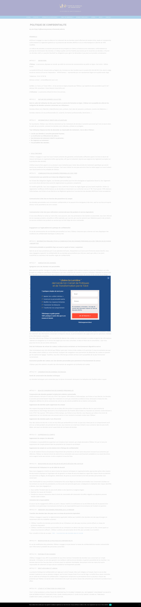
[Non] (139, 605)
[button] (108, 278)
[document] (70, 303)
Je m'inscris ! (85, 316)
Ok (110, 604)
